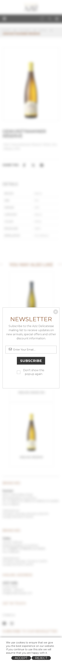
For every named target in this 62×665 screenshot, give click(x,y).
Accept (21, 658)
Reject (41, 658)
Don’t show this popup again (33, 372)
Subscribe (31, 361)
